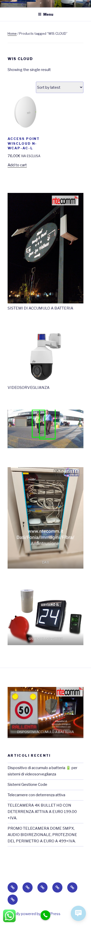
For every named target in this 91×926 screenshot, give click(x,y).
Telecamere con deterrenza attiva (36, 795)
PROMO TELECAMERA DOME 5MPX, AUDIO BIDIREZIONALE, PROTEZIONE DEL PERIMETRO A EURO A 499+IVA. (42, 834)
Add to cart (17, 165)
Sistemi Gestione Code (27, 784)
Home (12, 33)
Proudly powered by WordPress (34, 914)
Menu (48, 14)
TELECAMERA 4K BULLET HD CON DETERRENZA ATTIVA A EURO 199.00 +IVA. (42, 811)
